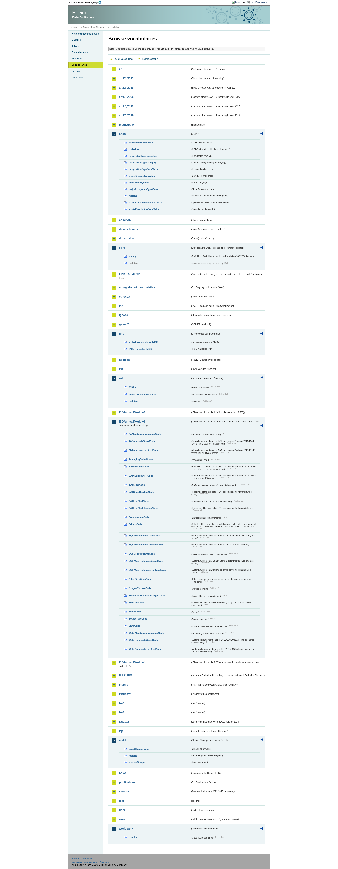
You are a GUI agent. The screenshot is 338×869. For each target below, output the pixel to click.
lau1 (122, 703)
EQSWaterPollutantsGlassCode (146, 561)
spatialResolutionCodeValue (144, 209)
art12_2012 (126, 78)
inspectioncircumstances (142, 394)
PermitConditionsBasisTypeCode (147, 595)
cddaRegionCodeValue (141, 142)
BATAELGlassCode (139, 466)
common (125, 219)
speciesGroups (137, 762)
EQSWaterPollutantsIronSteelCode (147, 570)
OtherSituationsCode (140, 579)
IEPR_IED (125, 675)
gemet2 (124, 324)
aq (120, 69)
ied (121, 378)
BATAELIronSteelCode (141, 475)
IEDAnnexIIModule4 (132, 662)
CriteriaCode (135, 524)
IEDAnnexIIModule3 (132, 421)
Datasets (77, 39)
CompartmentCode (139, 517)
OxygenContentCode (140, 588)
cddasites (134, 149)
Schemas (77, 58)
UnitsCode (134, 625)
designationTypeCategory (142, 162)
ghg (121, 333)
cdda (122, 133)
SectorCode (135, 611)
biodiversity (127, 124)
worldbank (126, 828)
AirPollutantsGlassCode (142, 441)
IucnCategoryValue (139, 182)
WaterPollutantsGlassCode (143, 640)
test (121, 800)
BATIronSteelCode (139, 501)
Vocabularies (79, 64)
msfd (122, 740)
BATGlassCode (137, 484)
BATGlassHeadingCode (141, 492)
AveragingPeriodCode (141, 459)
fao (121, 305)
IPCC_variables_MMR (140, 349)
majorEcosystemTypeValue (143, 189)
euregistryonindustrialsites (137, 287)
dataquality (126, 238)
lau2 (122, 712)
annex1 (132, 387)
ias (121, 368)
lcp (121, 731)
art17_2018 (126, 115)
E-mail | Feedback (82, 858)
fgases (123, 315)
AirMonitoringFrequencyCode (145, 434)
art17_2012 (126, 106)
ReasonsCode (136, 602)
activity (132, 256)
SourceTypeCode (138, 618)
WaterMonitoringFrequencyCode (146, 633)
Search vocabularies (123, 59)
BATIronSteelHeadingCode (143, 508)
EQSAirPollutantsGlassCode (144, 535)
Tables (75, 46)
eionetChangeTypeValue (142, 176)
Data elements (80, 52)
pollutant (133, 401)
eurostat (124, 296)
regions (133, 196)
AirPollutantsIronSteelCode (143, 450)
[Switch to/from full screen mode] (249, 2)
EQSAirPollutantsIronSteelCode (146, 544)
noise (122, 772)
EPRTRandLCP (129, 274)
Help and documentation (85, 33)
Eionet (86, 27)
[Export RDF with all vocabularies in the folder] (261, 134)
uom (122, 810)
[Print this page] (244, 2)
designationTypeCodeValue (143, 169)
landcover (125, 693)
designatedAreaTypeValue (143, 156)
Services (76, 71)
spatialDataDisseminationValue (145, 202)
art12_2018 (126, 87)
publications (127, 782)
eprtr (122, 247)
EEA (86, 2)
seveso (124, 791)
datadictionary (128, 229)
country (133, 837)
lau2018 (124, 721)
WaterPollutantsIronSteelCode (145, 649)
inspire (123, 684)
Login (238, 2)
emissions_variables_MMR (143, 342)
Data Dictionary (98, 27)
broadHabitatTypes (139, 749)
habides (124, 359)
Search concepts (150, 59)
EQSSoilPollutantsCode (142, 553)
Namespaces (79, 77)
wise (122, 819)
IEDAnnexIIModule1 (132, 412)
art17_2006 (126, 96)
